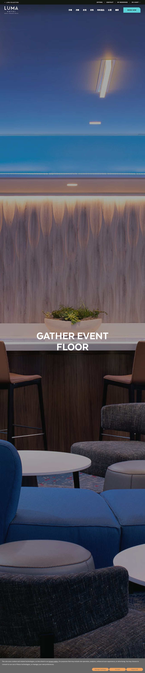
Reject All (134, 669)
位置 (110, 10)
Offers (100, 2)
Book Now (131, 10)
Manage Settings (100, 669)
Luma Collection (12, 2)
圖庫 (117, 10)
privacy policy (53, 661)
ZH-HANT (135, 2)
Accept (117, 669)
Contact (109, 2)
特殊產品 (100, 10)
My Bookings (122, 2)
